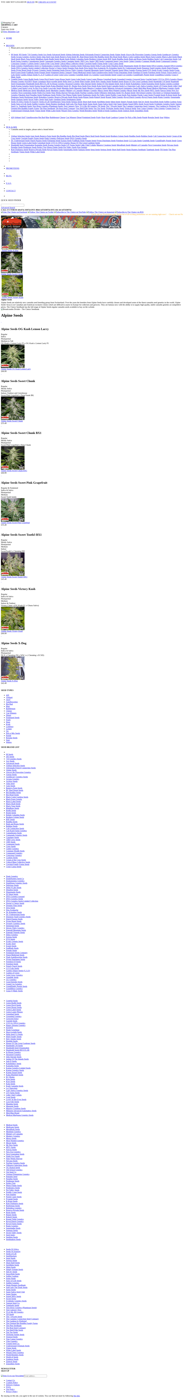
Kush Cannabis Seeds (115, 86)
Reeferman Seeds (31, 97)
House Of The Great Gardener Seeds (138, 81)
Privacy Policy (12, 1392)
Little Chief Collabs (88, 145)
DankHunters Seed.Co (32, 66)
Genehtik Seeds (82, 75)
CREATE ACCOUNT (47, 2)
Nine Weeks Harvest (59, 93)
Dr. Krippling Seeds (114, 68)
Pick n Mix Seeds (135, 117)
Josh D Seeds (125, 84)
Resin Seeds (78, 97)
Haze (103, 117)
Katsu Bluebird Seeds (59, 86)
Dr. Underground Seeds (132, 68)
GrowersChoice (139, 79)
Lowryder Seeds (54, 88)
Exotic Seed (11, 944)
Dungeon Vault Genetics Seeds (154, 68)
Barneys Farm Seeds (68, 57)
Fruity (98, 117)
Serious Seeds (76, 102)
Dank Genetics (17, 66)
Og (126, 117)
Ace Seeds (47, 55)
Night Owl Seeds (44, 93)
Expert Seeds (20, 72)
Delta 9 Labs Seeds (103, 66)
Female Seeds (44, 72)
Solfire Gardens (170, 102)
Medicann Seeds (29, 90)
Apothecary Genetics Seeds (17, 777)
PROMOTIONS (12, 168)
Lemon (121, 117)
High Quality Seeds (87, 81)
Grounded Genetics (124, 79)
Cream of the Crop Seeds (49, 63)
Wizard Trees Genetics (70, 111)
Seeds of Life (44, 102)
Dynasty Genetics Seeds (41, 70)
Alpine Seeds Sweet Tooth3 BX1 (14, 577)
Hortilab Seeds (117, 81)
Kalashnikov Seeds (138, 84)
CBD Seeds (99, 61)
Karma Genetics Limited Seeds (18, 1068)
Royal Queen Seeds (150, 97)
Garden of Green (51, 75)
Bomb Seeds (65, 59)
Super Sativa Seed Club (107, 104)
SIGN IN (30, 2)
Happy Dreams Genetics (15, 1025)
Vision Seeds (40, 111)
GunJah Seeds (151, 79)
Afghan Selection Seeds (75, 55)
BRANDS (10, 46)
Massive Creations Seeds (97, 88)
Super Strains (122, 104)
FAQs (8, 1387)
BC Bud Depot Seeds (85, 57)
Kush (108, 117)
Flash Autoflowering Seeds (102, 72)
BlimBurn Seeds (42, 59)
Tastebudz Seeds (25, 106)
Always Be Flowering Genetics (138, 55)
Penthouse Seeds (49, 95)
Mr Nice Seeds (144, 90)
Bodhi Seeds (54, 59)
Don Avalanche (100, 68)
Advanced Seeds (58, 55)
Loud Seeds (22, 88)
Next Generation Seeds (27, 93)
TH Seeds (101, 106)
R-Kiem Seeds (171, 95)
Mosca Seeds (103, 90)
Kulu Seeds (101, 86)
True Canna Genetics (145, 108)
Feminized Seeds (89, 117)
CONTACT (11, 191)
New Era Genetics (13, 1152)
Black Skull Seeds (92, 136)
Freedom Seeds (154, 72)
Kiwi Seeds (91, 86)
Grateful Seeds (17, 79)
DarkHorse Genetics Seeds (71, 66)
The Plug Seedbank (47, 108)
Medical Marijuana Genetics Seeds (165, 88)
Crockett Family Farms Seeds (96, 63)
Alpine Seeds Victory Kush (12, 297)
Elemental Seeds (58, 70)
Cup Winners (71, 117)
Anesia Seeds (156, 55)
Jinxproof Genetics (72, 84)
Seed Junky (49, 99)
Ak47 (23, 117)
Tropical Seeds (130, 108)
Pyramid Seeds (159, 95)
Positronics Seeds (89, 95)
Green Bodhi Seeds (31, 79)
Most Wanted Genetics (118, 90)
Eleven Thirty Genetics (74, 70)
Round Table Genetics (114, 97)
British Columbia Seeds (79, 59)
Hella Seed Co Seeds (71, 81)
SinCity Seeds (143, 102)
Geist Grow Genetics (67, 75)
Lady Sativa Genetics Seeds (147, 86)
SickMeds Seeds (103, 102)
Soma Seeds (11, 1278)
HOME (9, 38)
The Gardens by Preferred (166, 106)
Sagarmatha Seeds (70, 150)
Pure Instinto (132, 95)
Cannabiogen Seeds (36, 61)
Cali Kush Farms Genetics (16, 831)
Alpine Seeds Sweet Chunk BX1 (14, 471)
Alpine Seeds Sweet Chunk (12, 274)
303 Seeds (23, 55)
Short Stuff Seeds (90, 102)
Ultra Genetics (159, 108)
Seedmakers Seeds (73, 99)
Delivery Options (13, 1385)
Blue (47, 117)
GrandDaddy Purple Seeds (143, 75)
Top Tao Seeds (99, 108)
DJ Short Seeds (145, 66)
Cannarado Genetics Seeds (55, 61)
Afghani (17, 117)
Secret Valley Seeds (36, 99)
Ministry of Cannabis (74, 90)
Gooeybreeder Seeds (108, 75)
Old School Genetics (144, 93)
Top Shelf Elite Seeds (84, 108)
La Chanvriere (130, 86)
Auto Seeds (54, 57)
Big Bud (41, 117)
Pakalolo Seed (24, 95)
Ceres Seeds (123, 61)
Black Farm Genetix (154, 57)
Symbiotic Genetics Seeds (164, 104)
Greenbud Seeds (109, 79)
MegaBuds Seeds (43, 90)
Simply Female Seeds (129, 102)
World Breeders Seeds (88, 111)
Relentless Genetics (46, 97)
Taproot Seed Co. (13, 1303)
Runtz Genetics (164, 97)
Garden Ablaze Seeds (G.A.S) (32, 75)
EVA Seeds (151, 70)
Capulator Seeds (72, 61)
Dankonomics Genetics (51, 66)
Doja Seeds (88, 68)
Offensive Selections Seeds (110, 93)
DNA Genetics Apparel (160, 66)
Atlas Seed (45, 57)
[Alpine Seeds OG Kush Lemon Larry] (1, 321)
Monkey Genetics (90, 90)
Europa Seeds (141, 70)
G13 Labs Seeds (135, 141)
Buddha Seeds (122, 59)
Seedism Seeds (60, 99)
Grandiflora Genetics (163, 75)
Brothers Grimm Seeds (98, 59)
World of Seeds (104, 111)
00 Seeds (14, 55)
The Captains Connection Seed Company (139, 106)
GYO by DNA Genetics (167, 79)
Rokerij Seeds (99, 97)
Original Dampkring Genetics (17, 1174)
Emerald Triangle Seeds (113, 70)
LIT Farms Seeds (165, 86)
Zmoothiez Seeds (141, 111)
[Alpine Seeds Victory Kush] (1, 581)
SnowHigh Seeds (157, 102)
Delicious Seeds (88, 66)
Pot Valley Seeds (103, 95)
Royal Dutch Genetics (132, 97)
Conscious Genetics (19, 63)
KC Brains (73, 86)
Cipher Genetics (135, 61)
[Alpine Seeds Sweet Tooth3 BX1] (1, 527)
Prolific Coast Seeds (118, 95)
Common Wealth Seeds (151, 61)
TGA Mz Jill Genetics (88, 106)
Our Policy (10, 1389)
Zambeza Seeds (116, 111)
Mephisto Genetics (58, 90)
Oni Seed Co (158, 93)
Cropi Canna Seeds (115, 63)
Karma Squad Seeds (43, 86)
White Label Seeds (53, 111)
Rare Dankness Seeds (19, 150)
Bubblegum (54, 117)
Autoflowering (32, 117)
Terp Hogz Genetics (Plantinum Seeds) (47, 106)
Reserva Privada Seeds (64, 97)
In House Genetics (57, 84)
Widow (167, 117)
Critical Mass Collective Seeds (72, 63)
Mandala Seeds (68, 88)
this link (76, 1396)
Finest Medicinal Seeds (82, 72)
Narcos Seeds (165, 90)
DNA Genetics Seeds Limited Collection (32, 68)
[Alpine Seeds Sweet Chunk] (1, 373)
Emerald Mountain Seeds (94, 70)
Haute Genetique (39, 81)
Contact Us (10, 1380)
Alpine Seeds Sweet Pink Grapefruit (15, 523)
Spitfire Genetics (38, 104)
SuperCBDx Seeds (135, 104)
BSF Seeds (112, 59)
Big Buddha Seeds (101, 57)
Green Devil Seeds (46, 79)
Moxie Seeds (132, 90)
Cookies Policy (12, 1383)
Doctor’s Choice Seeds (58, 68)
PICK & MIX (11, 127)
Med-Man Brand (145, 88)
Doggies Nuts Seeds (75, 68)
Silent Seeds (115, 102)
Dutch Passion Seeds (38, 141)
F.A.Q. (9, 183)
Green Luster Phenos (94, 79)
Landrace (114, 117)
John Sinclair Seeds (88, 84)
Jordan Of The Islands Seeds (108, 84)
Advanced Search (8, 208)
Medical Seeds (17, 90)
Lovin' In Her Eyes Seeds (37, 88)
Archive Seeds (35, 57)
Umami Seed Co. (172, 108)
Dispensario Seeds (131, 66)
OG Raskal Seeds (128, 93)
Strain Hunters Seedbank (55, 104)
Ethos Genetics (130, 70)
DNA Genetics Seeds (78, 138)
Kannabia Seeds (152, 84)
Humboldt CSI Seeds (161, 81)
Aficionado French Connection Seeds (100, 55)
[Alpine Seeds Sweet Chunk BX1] (1, 425)
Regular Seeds (153, 117)
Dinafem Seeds (117, 66)
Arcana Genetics (22, 57)
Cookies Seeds (33, 63)
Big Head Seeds (116, 57)
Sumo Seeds (93, 104)
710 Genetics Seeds (35, 55)
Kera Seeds (82, 86)
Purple (144, 117)
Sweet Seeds (149, 104)
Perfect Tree (61, 95)
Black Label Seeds (169, 57)
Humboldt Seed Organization (22, 145)
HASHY (28, 81)
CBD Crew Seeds (87, 61)
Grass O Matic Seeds (14, 991)
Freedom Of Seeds (140, 72)
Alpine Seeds (120, 55)
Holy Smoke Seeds (103, 81)
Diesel (79, 117)
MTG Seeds (155, 90)
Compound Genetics (169, 61)
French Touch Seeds (169, 72)
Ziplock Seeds (128, 111)
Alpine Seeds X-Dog (10, 250)
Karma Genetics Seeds (25, 86)
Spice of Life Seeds (24, 104)
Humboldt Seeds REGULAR (38, 84)
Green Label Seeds (78, 79)
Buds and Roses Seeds (138, 59)
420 (12, 117)
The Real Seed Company (65, 108)
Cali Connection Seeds (168, 59)
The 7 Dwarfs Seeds (114, 106)
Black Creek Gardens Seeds (134, 57)
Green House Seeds (62, 79)
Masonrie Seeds (80, 88)
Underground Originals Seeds (23, 111)
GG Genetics (94, 75)
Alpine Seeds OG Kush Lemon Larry (16, 369)
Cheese (62, 117)
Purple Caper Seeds (145, 95)
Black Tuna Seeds (28, 59)
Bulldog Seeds (153, 59)
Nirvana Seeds (74, 93)
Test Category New (71, 106)
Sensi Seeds (66, 102)
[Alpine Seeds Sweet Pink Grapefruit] (1, 475)
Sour (161, 117)
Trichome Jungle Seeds (115, 108)
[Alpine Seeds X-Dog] (1, 636)
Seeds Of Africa (17, 102)
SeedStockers (55, 102)
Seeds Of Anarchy (31, 102)
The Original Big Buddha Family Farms (22, 1323)
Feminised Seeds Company (61, 72)
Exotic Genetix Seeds (165, 70)
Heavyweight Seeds (54, 81)
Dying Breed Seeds (24, 70)
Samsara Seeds (22, 99)
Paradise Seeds (36, 95)
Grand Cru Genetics (125, 75)
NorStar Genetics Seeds (89, 93)
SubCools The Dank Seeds (76, 104)
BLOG (9, 176)
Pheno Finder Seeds (74, 95)
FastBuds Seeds (32, 72)
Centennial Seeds (111, 61)
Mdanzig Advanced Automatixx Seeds (122, 88)
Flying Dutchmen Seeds (122, 72)
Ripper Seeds (88, 97)
